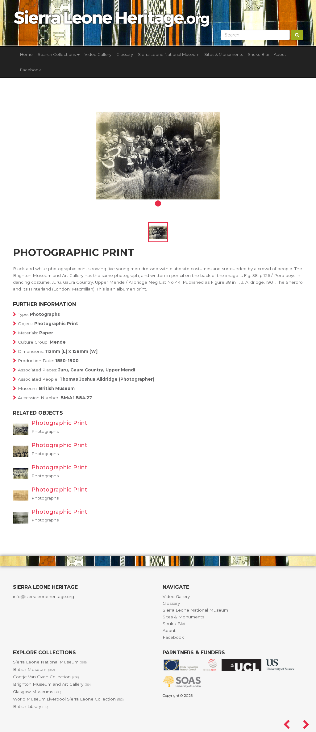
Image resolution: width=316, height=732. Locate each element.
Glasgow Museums (37, 691)
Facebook (30, 69)
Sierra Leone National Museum (168, 54)
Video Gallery (98, 54)
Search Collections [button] (57, 54)
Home (26, 54)
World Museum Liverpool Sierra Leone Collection (68, 698)
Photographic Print (59, 423)
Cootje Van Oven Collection (46, 676)
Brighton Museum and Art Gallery (52, 684)
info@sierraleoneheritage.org (43, 596)
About (280, 54)
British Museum (34, 669)
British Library (30, 706)
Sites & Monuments (223, 54)
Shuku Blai (258, 54)
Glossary (124, 54)
